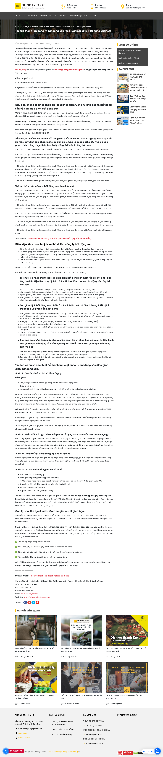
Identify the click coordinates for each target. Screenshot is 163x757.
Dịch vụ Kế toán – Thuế (128, 58)
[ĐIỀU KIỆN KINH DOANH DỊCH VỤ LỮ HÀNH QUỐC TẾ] (123, 88)
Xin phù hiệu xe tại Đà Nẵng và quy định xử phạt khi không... (34, 649)
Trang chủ (20, 16)
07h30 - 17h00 (24, 738)
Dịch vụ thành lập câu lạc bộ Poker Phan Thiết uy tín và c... (34, 697)
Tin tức (62, 16)
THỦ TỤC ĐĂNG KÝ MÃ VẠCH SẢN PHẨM (138, 77)
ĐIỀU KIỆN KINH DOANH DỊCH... (96, 730)
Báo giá (53, 16)
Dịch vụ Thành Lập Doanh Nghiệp (129, 51)
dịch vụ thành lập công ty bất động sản (66, 244)
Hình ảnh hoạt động (78, 16)
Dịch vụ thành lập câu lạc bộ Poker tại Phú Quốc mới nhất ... (126, 649)
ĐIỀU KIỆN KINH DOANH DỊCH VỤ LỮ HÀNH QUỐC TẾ (138, 88)
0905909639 (23, 733)
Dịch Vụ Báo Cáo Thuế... (94, 739)
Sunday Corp (21, 70)
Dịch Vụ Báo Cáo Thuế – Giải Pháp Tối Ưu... (138, 98)
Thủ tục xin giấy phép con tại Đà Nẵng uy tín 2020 (81, 697)
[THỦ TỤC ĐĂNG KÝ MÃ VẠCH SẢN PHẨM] (123, 77)
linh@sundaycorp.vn (30, 594)
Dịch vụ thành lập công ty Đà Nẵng (62, 752)
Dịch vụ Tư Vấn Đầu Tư (128, 63)
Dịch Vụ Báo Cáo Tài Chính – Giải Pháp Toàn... (137, 120)
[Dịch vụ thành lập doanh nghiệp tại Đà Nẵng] (30, 6)
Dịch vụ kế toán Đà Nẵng (63, 729)
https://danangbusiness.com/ (37, 597)
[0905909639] (6, 751)
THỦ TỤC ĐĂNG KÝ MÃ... (93, 721)
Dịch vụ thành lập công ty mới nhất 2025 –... (138, 109)
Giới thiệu (32, 16)
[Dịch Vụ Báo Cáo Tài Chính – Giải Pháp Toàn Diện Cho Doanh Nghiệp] (123, 121)
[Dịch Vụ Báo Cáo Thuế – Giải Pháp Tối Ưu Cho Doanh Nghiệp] (123, 99)
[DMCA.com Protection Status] (140, 753)
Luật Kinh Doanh (83, 88)
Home (18, 27)
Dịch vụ (43, 16)
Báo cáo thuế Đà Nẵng (62, 734)
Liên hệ (94, 16)
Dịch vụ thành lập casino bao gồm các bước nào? (124, 697)
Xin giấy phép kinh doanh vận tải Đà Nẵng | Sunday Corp (80, 649)
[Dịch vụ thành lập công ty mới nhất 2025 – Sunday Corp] (123, 110)
